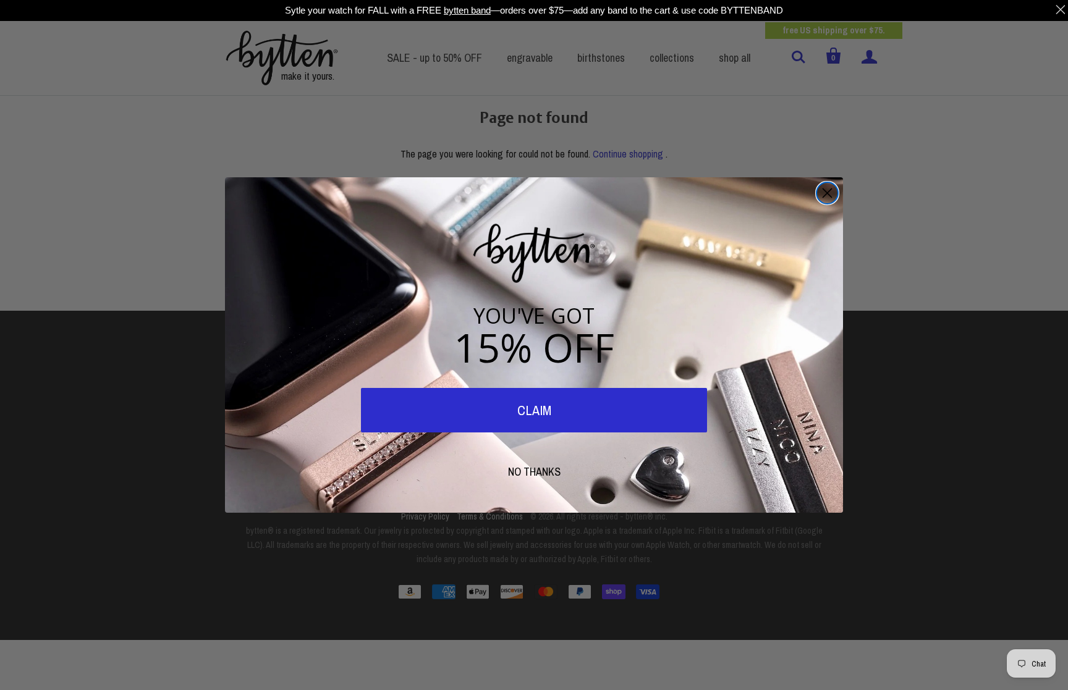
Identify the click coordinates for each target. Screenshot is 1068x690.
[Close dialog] (827, 193)
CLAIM (534, 410)
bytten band (467, 10)
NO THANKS (534, 471)
